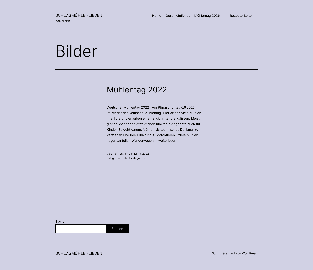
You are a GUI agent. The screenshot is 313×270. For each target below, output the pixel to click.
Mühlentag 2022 (137, 89)
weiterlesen (167, 141)
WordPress (249, 253)
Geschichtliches (178, 16)
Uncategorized (137, 158)
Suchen (60, 221)
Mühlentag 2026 (207, 16)
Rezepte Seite (241, 16)
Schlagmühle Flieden (78, 15)
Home (156, 16)
